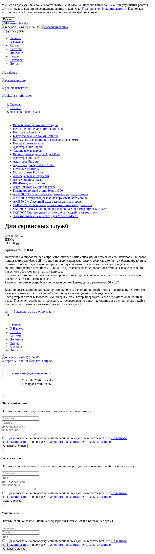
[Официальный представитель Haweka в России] (15, 23)
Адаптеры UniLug (25, 161)
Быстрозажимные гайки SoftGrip (35, 136)
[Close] (3, 395)
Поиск (14, 63)
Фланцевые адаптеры (27, 150)
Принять (8, 19)
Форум (14, 56)
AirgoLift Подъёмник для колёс (34, 187)
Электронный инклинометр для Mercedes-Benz (45, 216)
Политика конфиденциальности (104, 8)
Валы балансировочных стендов (35, 125)
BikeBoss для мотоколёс (29, 183)
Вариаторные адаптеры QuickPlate (36, 154)
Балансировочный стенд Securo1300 (38, 190)
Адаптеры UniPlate (26, 158)
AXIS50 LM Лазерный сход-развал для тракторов (47, 201)
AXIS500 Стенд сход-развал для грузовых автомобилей (51, 198)
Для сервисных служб (25, 111)
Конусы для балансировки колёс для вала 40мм (45, 139)
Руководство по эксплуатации (34, 311)
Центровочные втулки (28, 143)
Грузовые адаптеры (26, 168)
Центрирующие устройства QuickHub (39, 128)
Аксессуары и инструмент (31, 176)
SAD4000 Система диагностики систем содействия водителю (55, 212)
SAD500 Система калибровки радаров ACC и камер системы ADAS (60, 208)
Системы (16, 49)
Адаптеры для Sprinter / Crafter (33, 165)
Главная (15, 38)
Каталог (15, 45)
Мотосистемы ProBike (28, 172)
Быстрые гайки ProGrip (29, 132)
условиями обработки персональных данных (81, 441)
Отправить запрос (14, 548)
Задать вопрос (12, 500)
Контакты (16, 60)
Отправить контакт (14, 445)
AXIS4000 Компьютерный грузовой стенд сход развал (50, 194)
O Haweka (17, 41)
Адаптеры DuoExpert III (29, 147)
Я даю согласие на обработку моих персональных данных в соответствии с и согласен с (64, 439)
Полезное (16, 52)
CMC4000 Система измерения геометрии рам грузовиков (52, 205)
